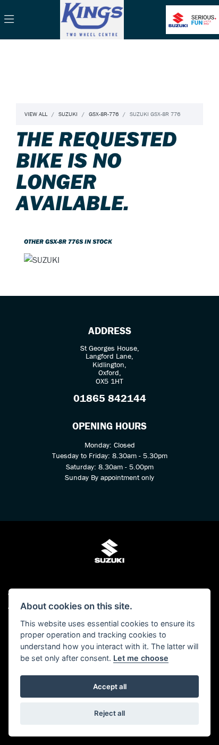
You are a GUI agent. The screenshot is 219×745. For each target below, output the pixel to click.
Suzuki (68, 114)
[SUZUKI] (42, 260)
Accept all (110, 686)
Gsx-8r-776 (104, 114)
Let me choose (141, 658)
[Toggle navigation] (9, 20)
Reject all (109, 713)
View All (35, 114)
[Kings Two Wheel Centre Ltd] (92, 18)
